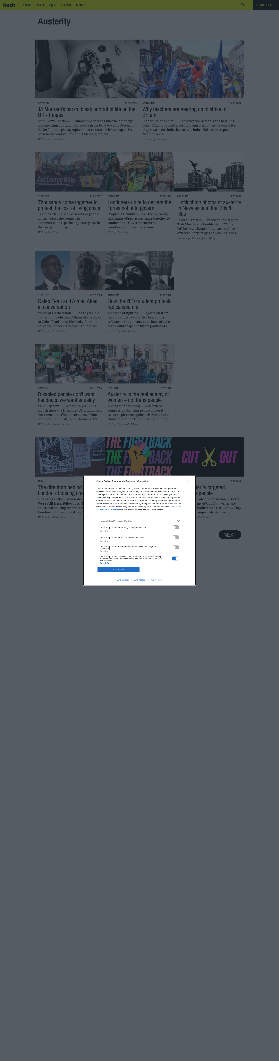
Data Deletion (123, 580)
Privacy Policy (156, 580)
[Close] (190, 481)
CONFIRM (118, 569)
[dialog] (139, 530)
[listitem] (139, 521)
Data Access (139, 580)
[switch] (175, 527)
